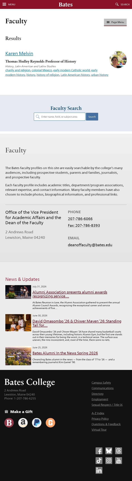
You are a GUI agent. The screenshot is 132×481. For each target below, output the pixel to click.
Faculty (16, 21)
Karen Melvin (19, 53)
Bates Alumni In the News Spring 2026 (65, 353)
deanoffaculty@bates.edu (90, 245)
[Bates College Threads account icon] (118, 450)
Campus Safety (101, 382)
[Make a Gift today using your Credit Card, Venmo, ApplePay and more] (9, 422)
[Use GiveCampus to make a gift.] (50, 422)
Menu (11, 4)
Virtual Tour (99, 429)
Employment (100, 399)
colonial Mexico (42, 70)
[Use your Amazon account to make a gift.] (23, 422)
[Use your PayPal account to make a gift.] (36, 422)
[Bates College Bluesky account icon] (108, 450)
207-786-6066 (80, 218)
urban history (99, 75)
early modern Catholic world (71, 70)
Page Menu (117, 22)
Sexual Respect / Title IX (107, 404)
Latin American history (75, 75)
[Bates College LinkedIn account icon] (99, 470)
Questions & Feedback (106, 424)
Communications (103, 388)
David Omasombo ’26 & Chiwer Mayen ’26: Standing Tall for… (76, 323)
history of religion (48, 75)
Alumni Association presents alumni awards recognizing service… (69, 294)
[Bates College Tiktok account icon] (99, 460)
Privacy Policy (100, 418)
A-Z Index (98, 413)
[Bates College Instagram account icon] (108, 460)
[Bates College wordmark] (66, 4)
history (30, 75)
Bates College (29, 381)
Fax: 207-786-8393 (84, 225)
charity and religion (17, 70)
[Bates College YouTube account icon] (118, 460)
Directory (97, 394)
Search (125, 4)
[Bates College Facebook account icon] (99, 450)
